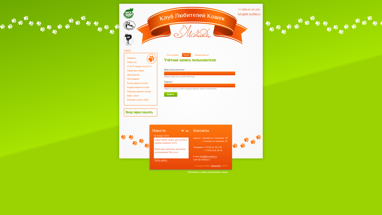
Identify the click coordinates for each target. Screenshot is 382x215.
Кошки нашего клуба (138, 87)
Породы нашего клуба (139, 91)
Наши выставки (134, 71)
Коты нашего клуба (137, 83)
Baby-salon (131, 96)
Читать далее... (161, 160)
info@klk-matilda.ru (208, 156)
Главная (127, 50)
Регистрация (172, 55)
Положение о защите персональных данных (208, 172)
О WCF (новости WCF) (138, 66)
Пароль (169, 81)
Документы (133, 74)
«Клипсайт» (216, 165)
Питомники (133, 79)
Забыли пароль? (201, 55)
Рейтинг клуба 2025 (136, 100)
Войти (187, 55)
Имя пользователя (174, 69)
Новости (132, 62)
